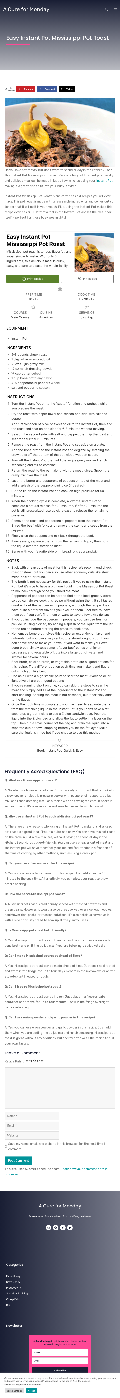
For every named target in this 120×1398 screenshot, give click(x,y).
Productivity (13, 1287)
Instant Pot (104, 181)
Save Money (13, 1282)
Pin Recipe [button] (89, 278)
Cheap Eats (13, 1299)
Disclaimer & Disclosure (99, 1393)
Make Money (13, 1276)
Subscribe (60, 1370)
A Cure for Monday (26, 9)
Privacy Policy (77, 1393)
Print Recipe (34, 278)
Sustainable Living (17, 1293)
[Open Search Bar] (106, 9)
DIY (8, 1305)
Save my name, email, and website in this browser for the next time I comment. (56, 1146)
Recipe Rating (14, 1061)
